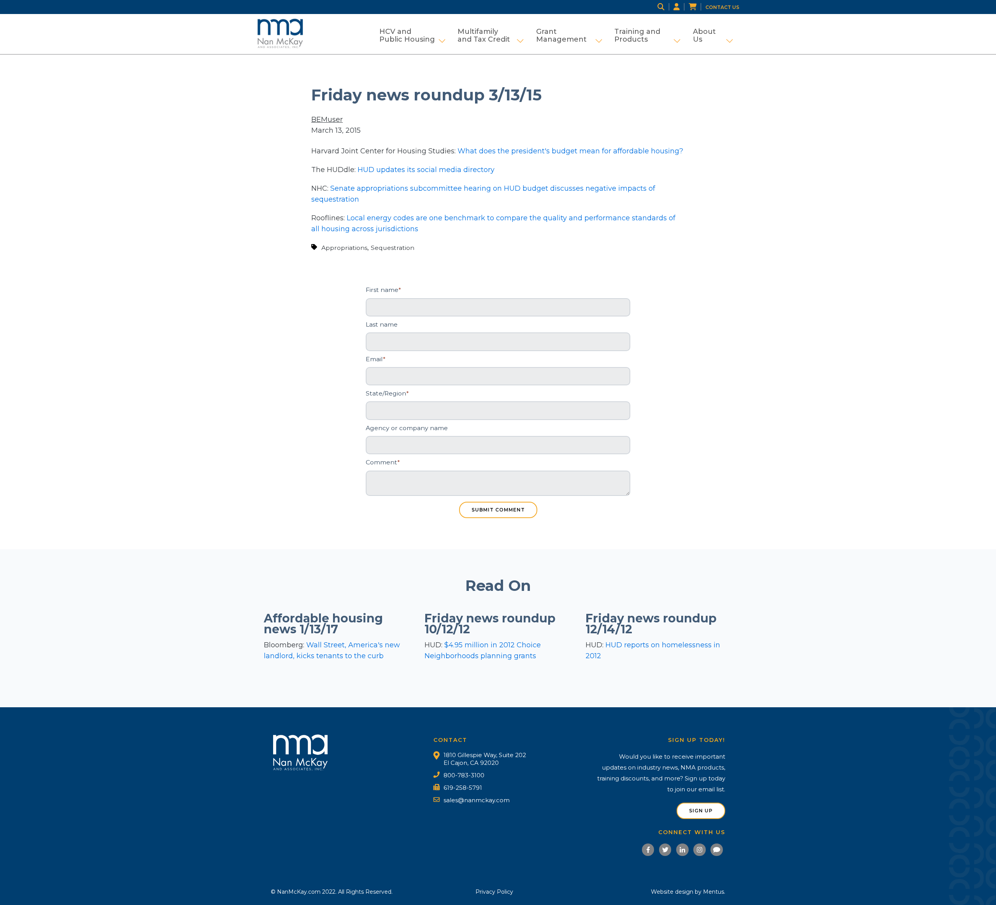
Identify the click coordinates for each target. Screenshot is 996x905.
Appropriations (344, 247)
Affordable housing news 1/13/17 (323, 623)
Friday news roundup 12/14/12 (651, 623)
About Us (713, 35)
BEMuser (327, 119)
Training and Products (647, 35)
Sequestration (392, 247)
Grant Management (569, 35)
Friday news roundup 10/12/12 (490, 623)
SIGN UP (701, 811)
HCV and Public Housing (412, 35)
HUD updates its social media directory (426, 169)
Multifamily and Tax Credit (491, 35)
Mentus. (714, 891)
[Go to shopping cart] (697, 7)
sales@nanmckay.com (477, 800)
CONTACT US (722, 7)
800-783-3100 (464, 775)
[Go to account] (681, 7)
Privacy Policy (494, 891)
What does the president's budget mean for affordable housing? (570, 151)
